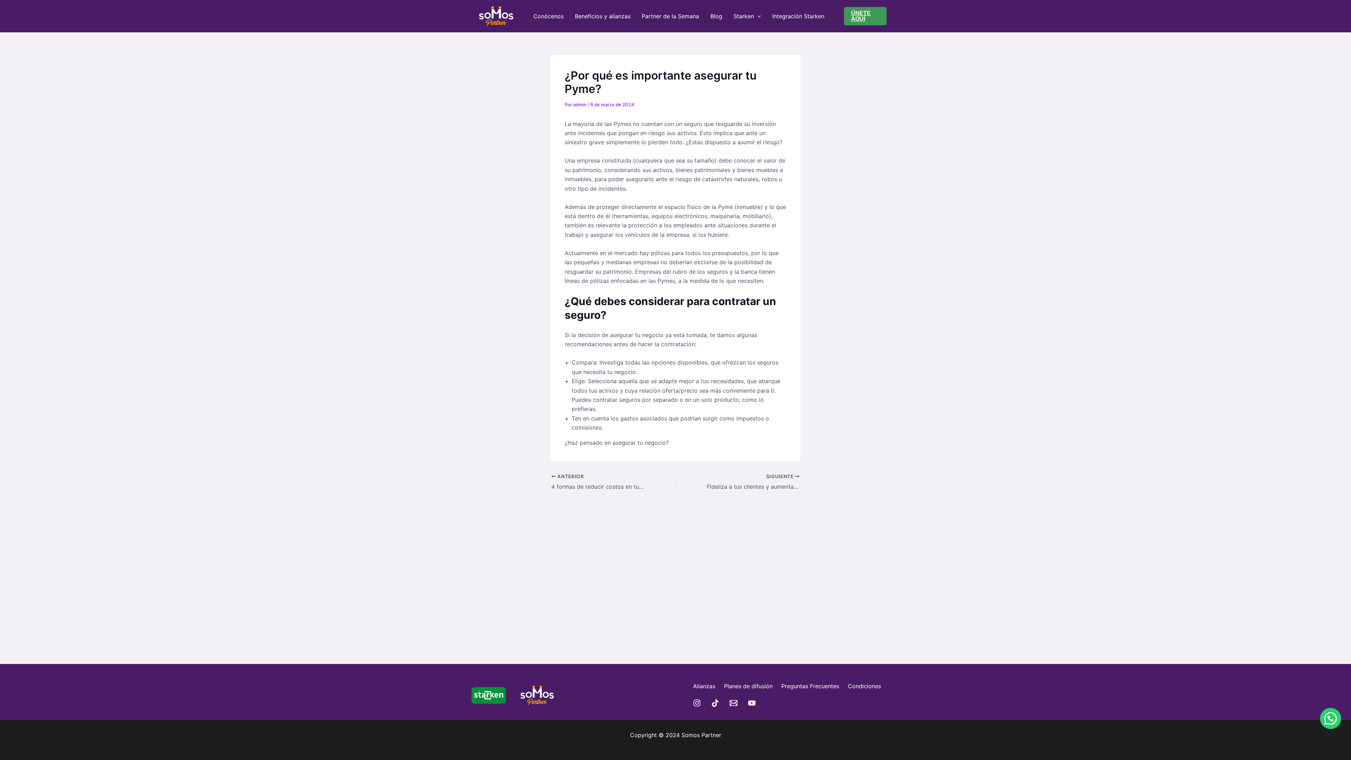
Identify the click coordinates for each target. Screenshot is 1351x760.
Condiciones (864, 686)
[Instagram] (697, 703)
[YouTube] (752, 703)
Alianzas (704, 686)
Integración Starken (798, 16)
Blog (716, 16)
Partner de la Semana (670, 16)
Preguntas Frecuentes (810, 686)
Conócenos (548, 16)
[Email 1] (733, 703)
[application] (757, 16)
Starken (744, 16)
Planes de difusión (748, 686)
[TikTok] (715, 703)
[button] (865, 16)
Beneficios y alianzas (602, 16)
